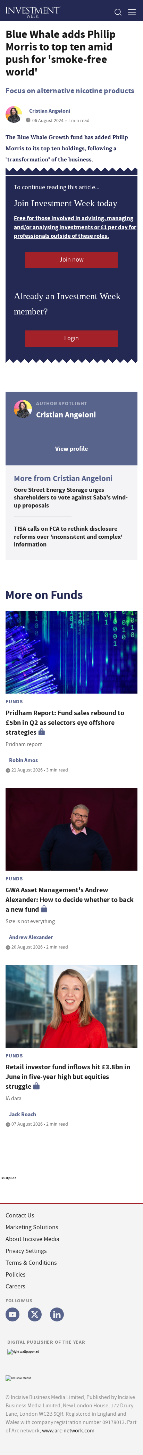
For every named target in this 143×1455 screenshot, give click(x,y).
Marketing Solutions (32, 1227)
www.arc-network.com (68, 1430)
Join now (71, 260)
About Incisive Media (32, 1239)
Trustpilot (8, 1178)
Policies (16, 1275)
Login (71, 338)
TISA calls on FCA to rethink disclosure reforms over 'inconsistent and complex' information (68, 537)
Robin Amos (23, 760)
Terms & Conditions (31, 1263)
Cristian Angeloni (49, 110)
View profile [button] (71, 449)
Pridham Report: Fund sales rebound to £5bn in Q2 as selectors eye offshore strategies (65, 722)
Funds (14, 701)
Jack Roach (22, 1114)
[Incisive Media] (18, 1377)
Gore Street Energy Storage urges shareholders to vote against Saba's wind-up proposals (71, 498)
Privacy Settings (26, 1251)
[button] (117, 12)
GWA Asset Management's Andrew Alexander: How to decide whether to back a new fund (70, 899)
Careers (15, 1286)
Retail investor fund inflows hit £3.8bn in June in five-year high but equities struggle (68, 1076)
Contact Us (20, 1216)
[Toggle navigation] (129, 12)
